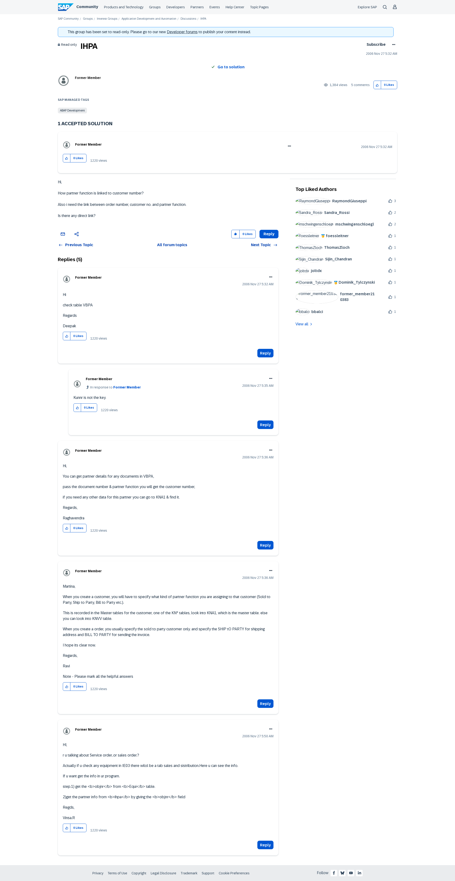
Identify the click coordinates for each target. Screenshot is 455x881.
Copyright (139, 873)
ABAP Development (72, 110)
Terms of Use (117, 873)
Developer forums (182, 32)
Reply (265, 353)
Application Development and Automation (149, 18)
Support (208, 873)
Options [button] (392, 44)
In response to (115, 387)
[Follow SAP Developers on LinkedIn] (359, 873)
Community (87, 7)
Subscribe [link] (376, 44)
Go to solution (231, 67)
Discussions (188, 18)
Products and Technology (123, 7)
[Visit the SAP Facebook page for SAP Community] (334, 873)
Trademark (189, 873)
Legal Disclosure (163, 873)
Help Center (235, 7)
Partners (197, 7)
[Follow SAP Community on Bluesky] (342, 873)
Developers (175, 7)
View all (302, 324)
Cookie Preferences (234, 873)
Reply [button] (269, 234)
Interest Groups (107, 18)
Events (214, 7)
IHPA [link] (203, 18)
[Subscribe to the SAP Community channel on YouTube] (351, 873)
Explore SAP (367, 7)
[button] (377, 85)
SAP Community (68, 18)
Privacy (97, 873)
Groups (155, 7)
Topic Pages (259, 7)
